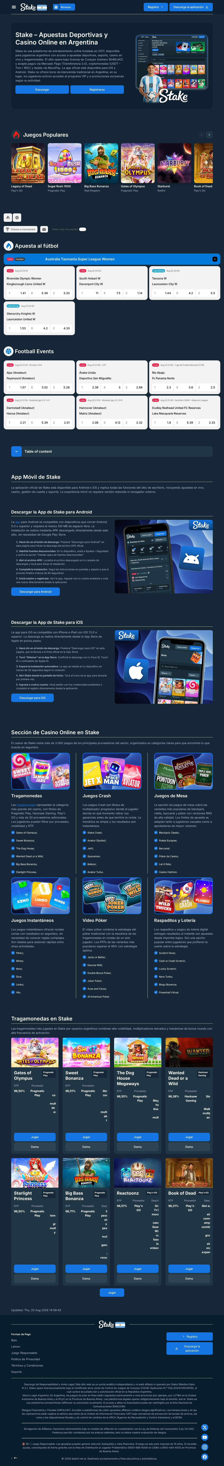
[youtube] (204, 1437)
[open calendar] (44, 229)
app (17, 522)
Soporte (16, 1371)
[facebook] (204, 1456)
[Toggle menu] (13, 7)
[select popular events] (8, 217)
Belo (14, 1340)
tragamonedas (26, 805)
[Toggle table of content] (16, 451)
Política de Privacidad (25, 1359)
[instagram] (204, 1447)
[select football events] (17, 217)
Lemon (15, 1346)
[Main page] (34, 7)
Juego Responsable (24, 1353)
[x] (204, 1427)
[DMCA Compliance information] (16, 1458)
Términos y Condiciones (27, 1365)
